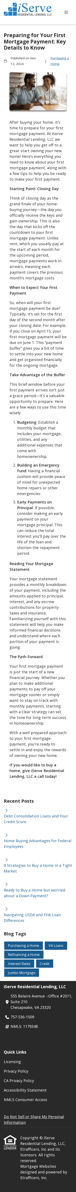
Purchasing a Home (59, 61)
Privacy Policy (16, 1071)
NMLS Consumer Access (25, 1099)
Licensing (12, 1061)
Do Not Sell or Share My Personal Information (34, 1119)
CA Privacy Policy (19, 1080)
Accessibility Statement (25, 1090)
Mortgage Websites (38, 1166)
